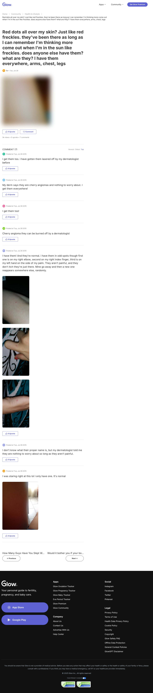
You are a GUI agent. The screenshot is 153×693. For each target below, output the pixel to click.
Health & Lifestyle (32, 14)
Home (4, 14)
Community (16, 14)
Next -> (75, 558)
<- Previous (11, 558)
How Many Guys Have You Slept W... (23, 553)
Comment (29, 132)
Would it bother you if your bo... (65, 553)
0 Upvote (11, 132)
